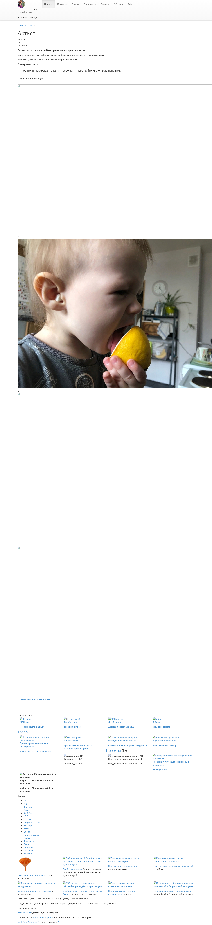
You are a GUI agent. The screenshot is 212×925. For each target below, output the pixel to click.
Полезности (90, 4)
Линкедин (29, 850)
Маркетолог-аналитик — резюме (34, 890)
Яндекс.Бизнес (31, 834)
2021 (30, 25)
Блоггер (28, 825)
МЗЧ (26, 803)
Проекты (105, 4)
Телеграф (29, 841)
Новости (48, 4)
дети (29, 699)
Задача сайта (24, 912)
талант (47, 699)
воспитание (38, 699)
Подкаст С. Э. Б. (32, 822)
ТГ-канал (28, 853)
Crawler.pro (25, 12)
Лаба (130, 4)
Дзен (26, 809)
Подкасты (62, 4)
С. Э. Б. (27, 819)
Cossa (27, 831)
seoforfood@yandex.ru (29, 921)
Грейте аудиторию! (72, 869)
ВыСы (27, 837)
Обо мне (118, 4)
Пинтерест (29, 847)
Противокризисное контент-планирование (122, 892)
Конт (26, 828)
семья (23, 699)
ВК (25, 800)
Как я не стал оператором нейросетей (173, 865)
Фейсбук (28, 813)
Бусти (26, 844)
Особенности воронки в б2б (32, 875)
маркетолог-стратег (43, 917)
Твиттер (28, 806)
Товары (75, 4)
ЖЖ (26, 816)
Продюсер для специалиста (122, 865)
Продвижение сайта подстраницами (172, 890)
